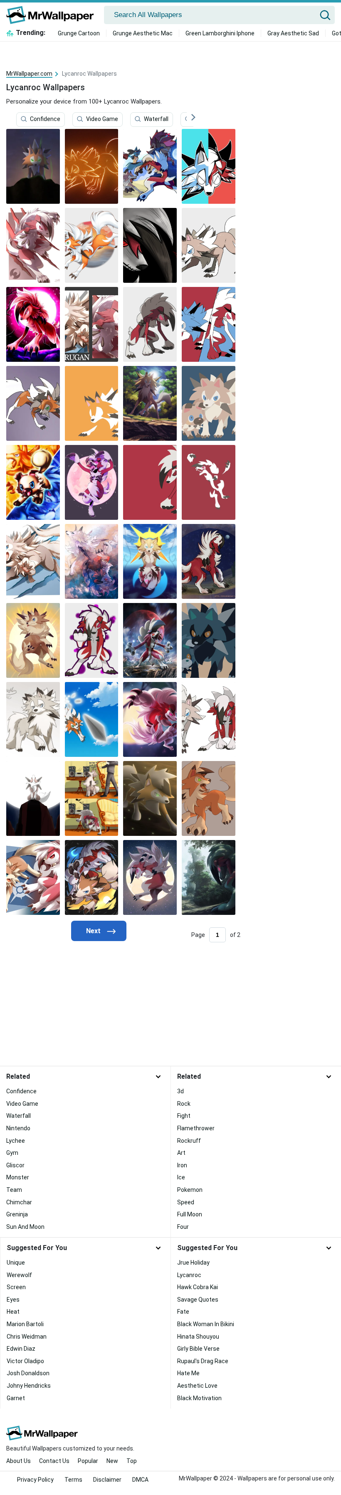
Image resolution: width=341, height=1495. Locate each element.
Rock (183, 1103)
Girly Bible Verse (198, 1348)
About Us (18, 1461)
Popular (88, 1461)
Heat (13, 1311)
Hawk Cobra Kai (197, 1287)
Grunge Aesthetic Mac (143, 33)
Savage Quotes (197, 1299)
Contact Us (54, 1461)
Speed (185, 1202)
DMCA (140, 1479)
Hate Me (188, 1373)
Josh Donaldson (28, 1373)
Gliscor (15, 1165)
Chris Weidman (27, 1336)
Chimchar (19, 1202)
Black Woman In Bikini (205, 1324)
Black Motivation (199, 1398)
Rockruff (189, 1140)
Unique (16, 1262)
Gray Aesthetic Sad (293, 33)
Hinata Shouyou (198, 1336)
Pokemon (190, 1189)
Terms (73, 1479)
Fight (183, 1115)
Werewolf (19, 1275)
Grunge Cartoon (79, 33)
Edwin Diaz (21, 1348)
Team (14, 1189)
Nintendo (18, 1128)
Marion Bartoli (25, 1324)
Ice (181, 1177)
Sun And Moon (25, 1226)
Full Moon (189, 1214)
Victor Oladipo (25, 1361)
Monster (17, 1177)
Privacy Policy (35, 1479)
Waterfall (156, 119)
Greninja (17, 1214)
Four (183, 1226)
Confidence (45, 119)
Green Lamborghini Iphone (220, 33)
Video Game (102, 119)
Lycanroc (189, 1275)
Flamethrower (196, 1128)
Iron (182, 1165)
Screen (16, 1287)
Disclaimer (107, 1479)
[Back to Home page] (53, 15)
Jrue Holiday (193, 1262)
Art (181, 1152)
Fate (183, 1311)
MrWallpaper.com (29, 73)
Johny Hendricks (29, 1385)
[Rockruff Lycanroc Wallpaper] (33, 482)
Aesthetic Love (197, 1385)
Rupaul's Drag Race (202, 1361)
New (112, 1461)
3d (180, 1091)
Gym (12, 1152)
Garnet (16, 1398)
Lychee (15, 1140)
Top (131, 1461)
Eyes (13, 1299)
